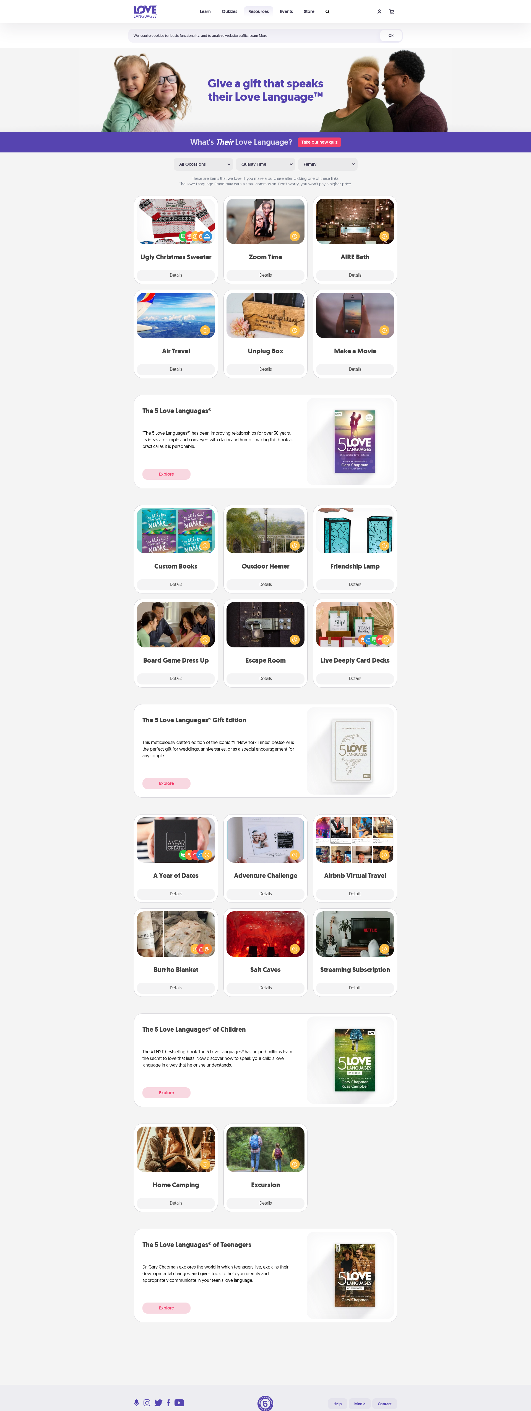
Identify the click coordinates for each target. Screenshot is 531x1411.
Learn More (258, 35)
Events (286, 11)
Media (359, 1403)
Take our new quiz (319, 142)
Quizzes (229, 11)
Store (309, 11)
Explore (166, 474)
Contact (385, 1403)
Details (176, 275)
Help (338, 1403)
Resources (258, 11)
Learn (205, 11)
